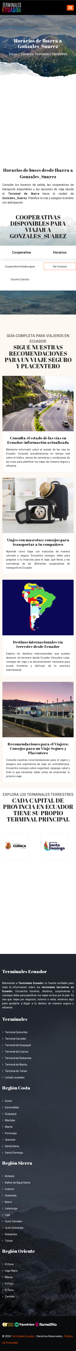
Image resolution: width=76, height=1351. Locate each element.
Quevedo (10, 1139)
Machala (10, 1120)
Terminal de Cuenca (16, 1051)
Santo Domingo (14, 1152)
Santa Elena (12, 1146)
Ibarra (8, 1201)
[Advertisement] (38, 120)
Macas (9, 1277)
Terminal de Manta (16, 1064)
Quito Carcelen (13, 1221)
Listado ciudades (15, 1077)
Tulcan (9, 1240)
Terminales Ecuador (23, 1336)
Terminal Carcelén (15, 1038)
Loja (7, 1214)
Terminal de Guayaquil (18, 1045)
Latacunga (11, 1208)
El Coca (9, 1264)
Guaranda (10, 1195)
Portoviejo (11, 1133)
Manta (9, 1126)
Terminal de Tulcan (16, 1071)
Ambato (10, 1176)
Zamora (9, 1296)
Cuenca (9, 1189)
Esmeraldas (12, 1107)
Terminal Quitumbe (16, 1032)
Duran (8, 1100)
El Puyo (9, 1283)
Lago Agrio (11, 1270)
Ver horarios (60, 266)
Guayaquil (10, 1113)
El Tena (9, 1290)
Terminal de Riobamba (18, 1058)
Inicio (13, 54)
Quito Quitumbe (14, 1227)
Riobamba (11, 1234)
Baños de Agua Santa (17, 1182)
